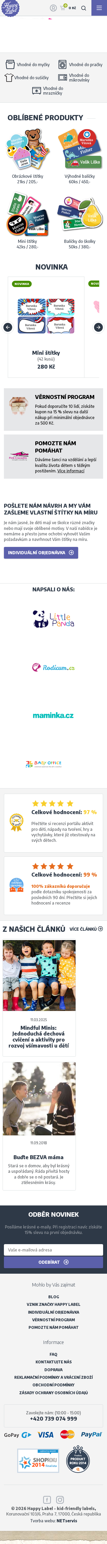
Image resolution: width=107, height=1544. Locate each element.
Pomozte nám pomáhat (54, 1327)
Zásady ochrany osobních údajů (53, 1393)
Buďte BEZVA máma (39, 1157)
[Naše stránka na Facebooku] (47, 1498)
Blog (53, 1297)
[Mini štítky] (46, 345)
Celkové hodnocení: (56, 812)
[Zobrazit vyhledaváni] (83, 8)
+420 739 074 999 (53, 1418)
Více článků (84, 929)
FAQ (53, 1354)
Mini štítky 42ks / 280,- (27, 244)
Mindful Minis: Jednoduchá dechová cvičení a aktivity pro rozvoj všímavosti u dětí (39, 1037)
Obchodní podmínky (53, 1385)
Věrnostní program (53, 1320)
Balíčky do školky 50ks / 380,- (79, 244)
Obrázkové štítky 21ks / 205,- (27, 179)
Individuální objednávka (37, 552)
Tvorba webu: (53, 1520)
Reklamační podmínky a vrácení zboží (53, 1377)
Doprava (53, 1370)
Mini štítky (46, 353)
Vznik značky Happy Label (54, 1304)
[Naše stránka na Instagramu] (60, 1498)
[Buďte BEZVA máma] (39, 1098)
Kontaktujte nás (54, 1362)
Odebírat (49, 1262)
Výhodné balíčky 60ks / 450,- (80, 179)
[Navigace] (99, 8)
